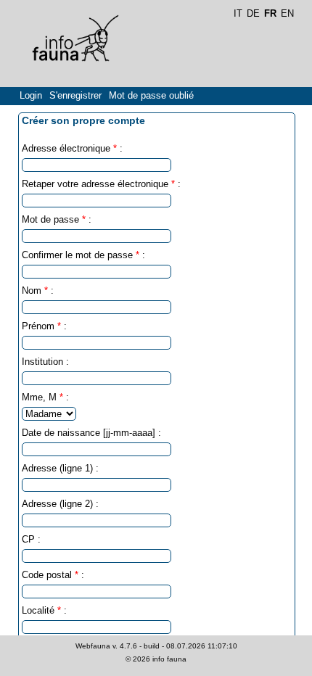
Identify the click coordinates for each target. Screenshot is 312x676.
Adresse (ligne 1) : (60, 468)
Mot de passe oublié (151, 95)
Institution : (45, 361)
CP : (31, 539)
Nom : (38, 290)
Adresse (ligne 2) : (60, 503)
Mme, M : (45, 397)
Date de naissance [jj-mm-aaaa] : (91, 432)
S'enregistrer (75, 95)
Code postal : (53, 574)
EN (287, 13)
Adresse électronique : (72, 148)
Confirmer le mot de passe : (83, 255)
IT (238, 13)
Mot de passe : (56, 219)
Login (31, 95)
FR (270, 13)
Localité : (44, 610)
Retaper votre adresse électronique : (101, 183)
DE (253, 13)
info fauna (169, 659)
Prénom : (44, 326)
